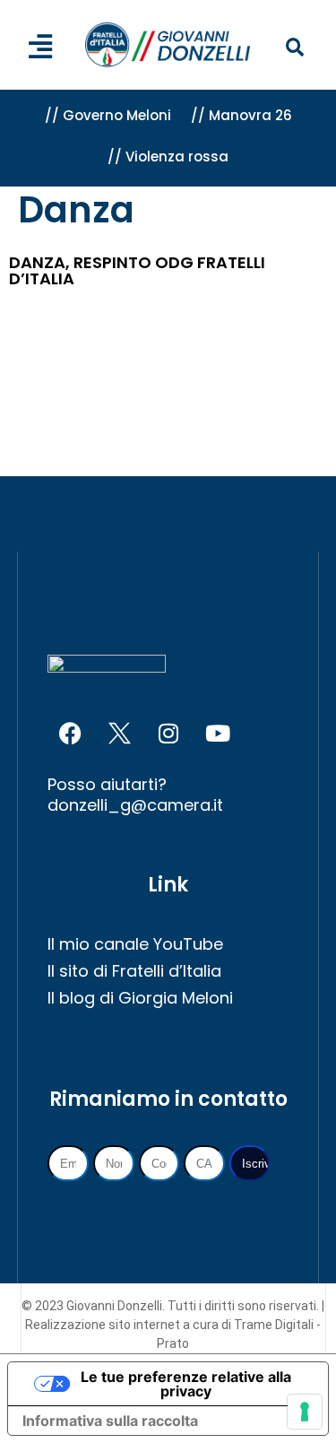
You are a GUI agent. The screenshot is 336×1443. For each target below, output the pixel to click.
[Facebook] (69, 733)
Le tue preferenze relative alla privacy (186, 1384)
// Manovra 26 (241, 115)
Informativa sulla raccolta (110, 1421)
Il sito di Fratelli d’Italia (134, 971)
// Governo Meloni (108, 115)
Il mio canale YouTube (135, 944)
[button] (294, 48)
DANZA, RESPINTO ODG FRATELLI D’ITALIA (137, 270)
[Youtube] (217, 733)
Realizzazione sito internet (104, 1324)
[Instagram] (168, 733)
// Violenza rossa (168, 156)
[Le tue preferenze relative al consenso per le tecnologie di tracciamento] (305, 1412)
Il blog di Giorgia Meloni (140, 998)
